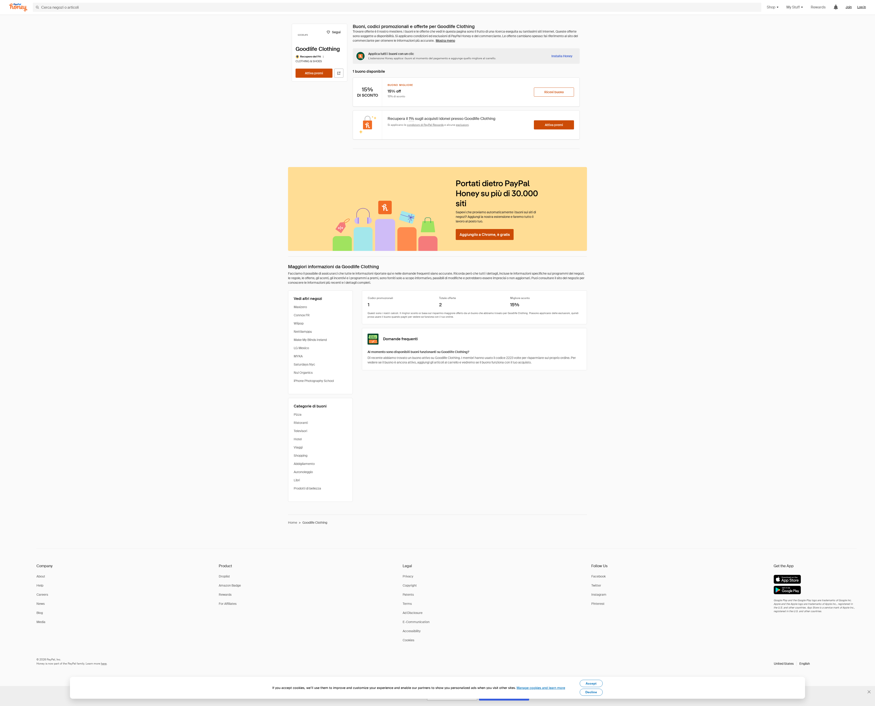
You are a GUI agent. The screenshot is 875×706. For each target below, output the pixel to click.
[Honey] (18, 7)
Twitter (596, 585)
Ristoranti (301, 423)
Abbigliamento (304, 464)
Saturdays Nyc (304, 364)
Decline (591, 692)
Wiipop (299, 323)
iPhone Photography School (314, 381)
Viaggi (298, 447)
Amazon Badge (230, 585)
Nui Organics (303, 373)
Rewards (818, 7)
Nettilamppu (303, 332)
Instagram (598, 595)
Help (39, 585)
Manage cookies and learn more (541, 688)
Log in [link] (861, 7)
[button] (792, 663)
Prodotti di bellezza (307, 488)
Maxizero (300, 307)
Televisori (300, 431)
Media (40, 622)
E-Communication (416, 622)
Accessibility (412, 631)
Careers (42, 595)
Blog (39, 613)
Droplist (224, 576)
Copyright (410, 585)
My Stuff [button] (793, 7)
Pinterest (598, 604)
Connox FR (302, 315)
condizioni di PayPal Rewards (425, 125)
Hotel (298, 439)
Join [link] (849, 7)
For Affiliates (228, 604)
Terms (407, 604)
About (40, 576)
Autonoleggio (303, 472)
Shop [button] (771, 7)
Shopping (300, 455)
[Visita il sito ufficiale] (338, 73)
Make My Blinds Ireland (310, 340)
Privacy (408, 576)
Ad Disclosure (412, 613)
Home (292, 522)
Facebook (598, 576)
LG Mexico (301, 348)
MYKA (298, 356)
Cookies (408, 640)
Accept (591, 683)
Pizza (297, 414)
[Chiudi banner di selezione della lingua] (869, 692)
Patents (408, 595)
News (40, 604)
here (104, 663)
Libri (297, 480)
